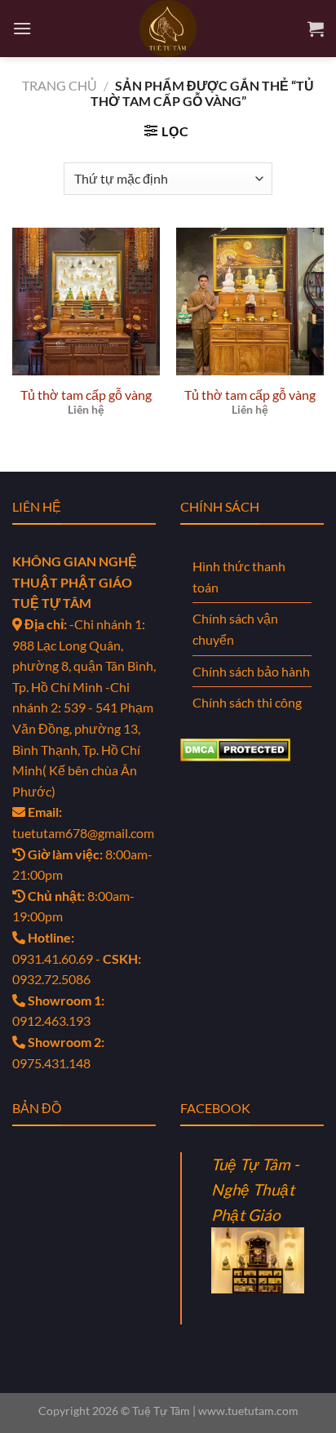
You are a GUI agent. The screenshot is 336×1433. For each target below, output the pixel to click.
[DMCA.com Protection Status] (235, 748)
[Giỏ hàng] (315, 29)
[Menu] (22, 28)
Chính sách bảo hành (251, 671)
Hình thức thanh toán (238, 576)
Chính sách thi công (247, 702)
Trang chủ (59, 85)
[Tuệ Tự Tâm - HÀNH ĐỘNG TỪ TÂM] (168, 28)
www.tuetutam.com (248, 1410)
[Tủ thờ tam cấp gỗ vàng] (86, 301)
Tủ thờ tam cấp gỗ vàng (86, 394)
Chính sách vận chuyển (235, 628)
